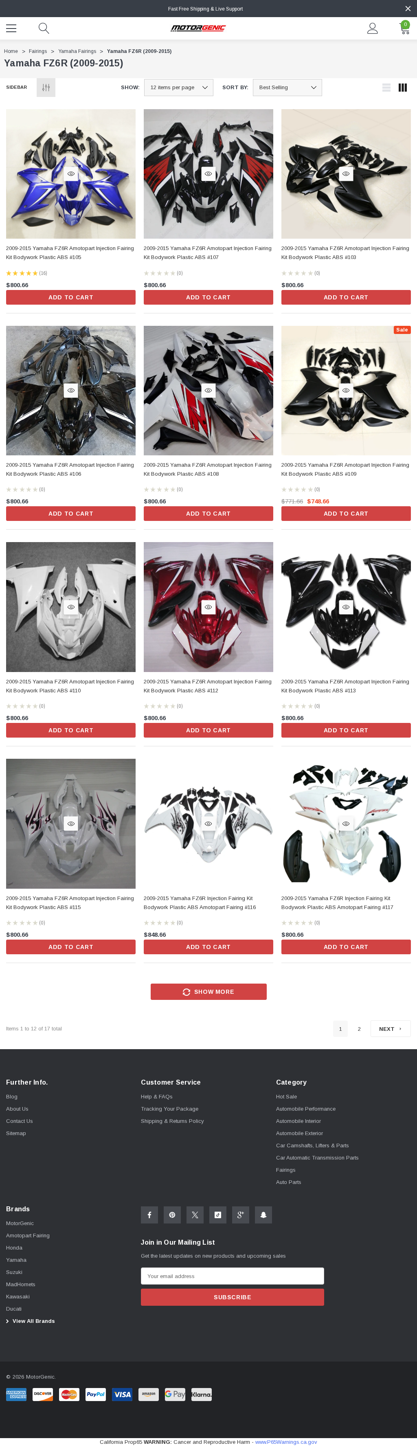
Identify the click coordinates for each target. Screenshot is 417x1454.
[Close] (408, 8)
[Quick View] (71, 174)
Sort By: (235, 87)
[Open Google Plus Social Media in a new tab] (240, 1214)
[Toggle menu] (12, 27)
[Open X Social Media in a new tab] (195, 1214)
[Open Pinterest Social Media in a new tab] (172, 1214)
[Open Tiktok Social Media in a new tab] (217, 1214)
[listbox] (287, 87)
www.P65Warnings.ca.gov (286, 1442)
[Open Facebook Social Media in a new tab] (149, 1214)
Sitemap (16, 1133)
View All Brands (33, 1321)
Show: (130, 87)
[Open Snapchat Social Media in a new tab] (263, 1214)
